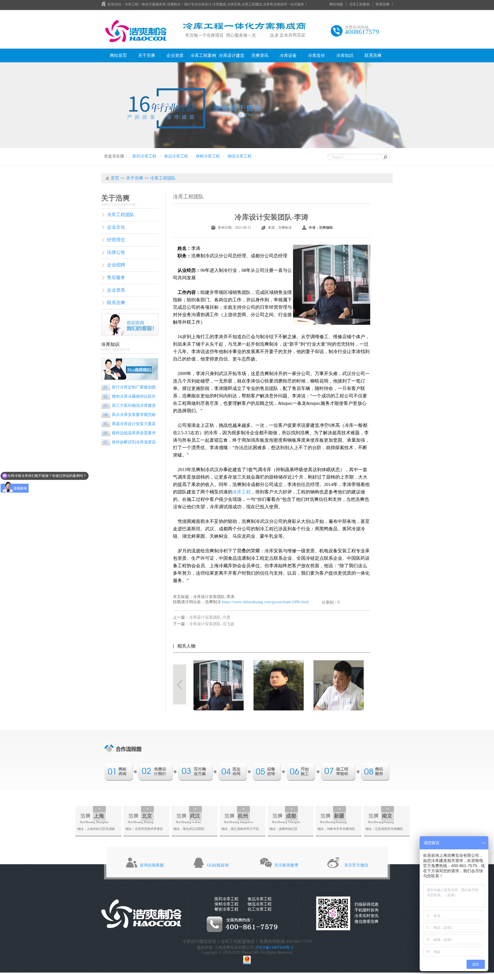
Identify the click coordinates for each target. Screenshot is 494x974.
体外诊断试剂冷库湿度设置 (128, 442)
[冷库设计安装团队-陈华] (340, 685)
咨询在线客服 (152, 865)
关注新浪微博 (286, 865)
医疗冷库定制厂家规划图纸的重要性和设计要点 (128, 388)
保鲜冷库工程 (208, 156)
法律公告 (116, 252)
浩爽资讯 (259, 55)
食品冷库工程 (176, 156)
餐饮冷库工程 (226, 909)
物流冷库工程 (240, 156)
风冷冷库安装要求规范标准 (128, 415)
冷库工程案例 (359, 4)
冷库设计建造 (231, 55)
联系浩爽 (382, 4)
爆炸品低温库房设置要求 (129, 433)
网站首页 (118, 55)
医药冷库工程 (144, 156)
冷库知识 (344, 55)
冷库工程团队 (163, 178)
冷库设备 (288, 55)
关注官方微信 (356, 865)
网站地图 (336, 4)
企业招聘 (116, 264)
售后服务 (116, 277)
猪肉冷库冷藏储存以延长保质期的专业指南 (128, 397)
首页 (115, 178)
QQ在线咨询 (218, 865)
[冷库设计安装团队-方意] (280, 685)
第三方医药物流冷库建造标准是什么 (128, 406)
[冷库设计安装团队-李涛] (220, 685)
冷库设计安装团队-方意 (209, 617)
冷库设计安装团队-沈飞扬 (211, 624)
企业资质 (175, 55)
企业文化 (116, 227)
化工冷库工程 (260, 909)
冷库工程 (241, 491)
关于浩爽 (146, 55)
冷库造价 (316, 55)
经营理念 (116, 239)
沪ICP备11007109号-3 (274, 947)
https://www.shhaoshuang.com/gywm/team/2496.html (265, 602)
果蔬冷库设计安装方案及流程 (128, 424)
